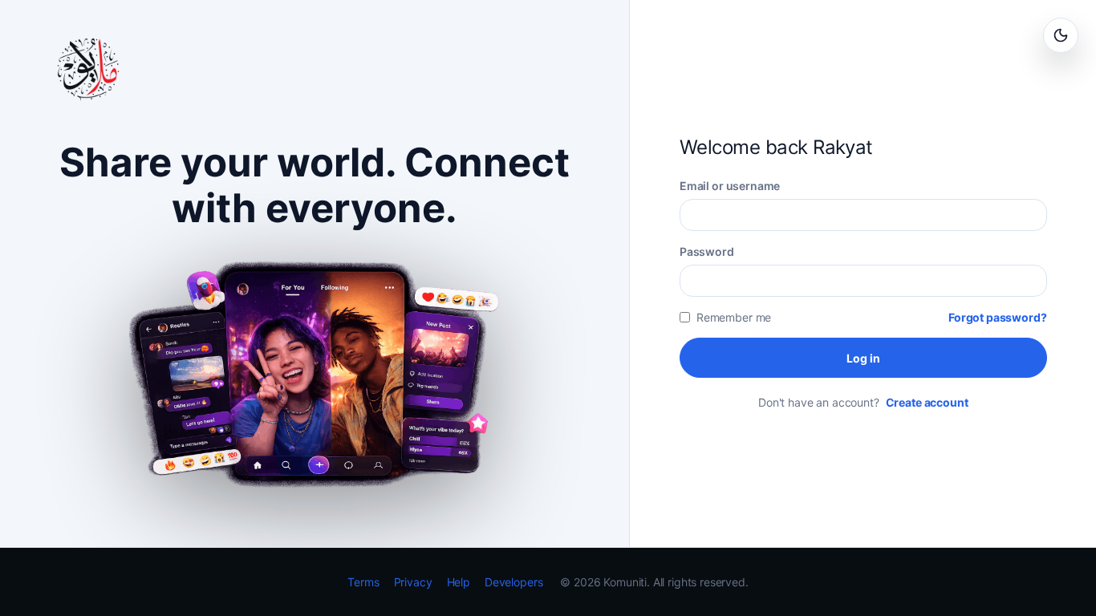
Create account (927, 402)
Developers (513, 582)
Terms (363, 582)
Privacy (413, 582)
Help (458, 582)
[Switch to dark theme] (1060, 35)
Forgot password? (997, 317)
